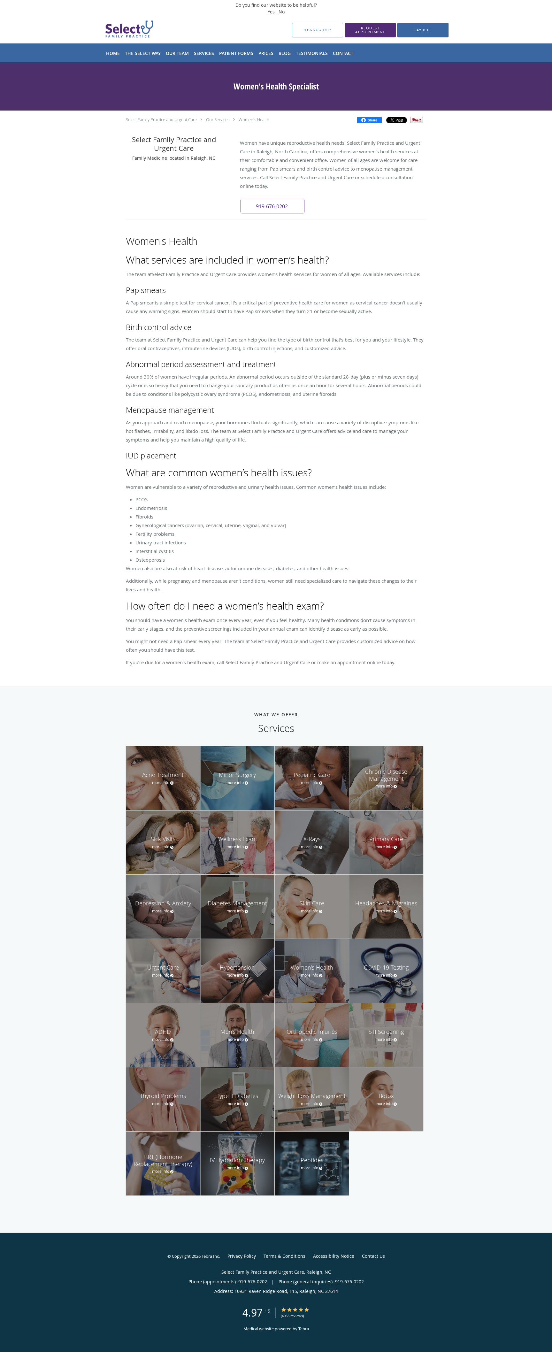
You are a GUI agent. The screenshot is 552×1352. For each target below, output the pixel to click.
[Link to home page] (119, 30)
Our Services (217, 119)
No (282, 12)
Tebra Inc (210, 1256)
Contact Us (373, 1256)
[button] (370, 30)
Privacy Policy (241, 1256)
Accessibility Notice (333, 1256)
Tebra (303, 1329)
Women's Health (254, 119)
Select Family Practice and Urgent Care (161, 119)
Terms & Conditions (284, 1256)
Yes (271, 12)
